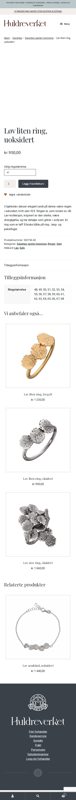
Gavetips (17, 38)
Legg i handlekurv (33, 183)
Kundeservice (38, 736)
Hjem (7, 38)
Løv (16, 248)
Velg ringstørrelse (15, 166)
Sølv (59, 244)
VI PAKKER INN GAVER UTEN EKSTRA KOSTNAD (38, 11)
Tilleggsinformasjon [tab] (16, 265)
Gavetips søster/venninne (39, 38)
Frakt (38, 745)
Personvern (38, 749)
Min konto (12, 796)
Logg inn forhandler (38, 759)
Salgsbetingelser (38, 754)
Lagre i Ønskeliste (19, 194)
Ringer (51, 244)
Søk (38, 796)
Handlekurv (58, 794)
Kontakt (38, 740)
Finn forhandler (38, 731)
